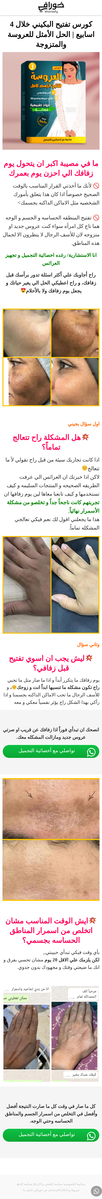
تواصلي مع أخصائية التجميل (47, 750)
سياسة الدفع (24, 1184)
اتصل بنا (27, 1190)
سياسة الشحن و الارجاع (47, 1184)
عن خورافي (40, 1190)
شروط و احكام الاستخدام (64, 1190)
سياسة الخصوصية (74, 1184)
